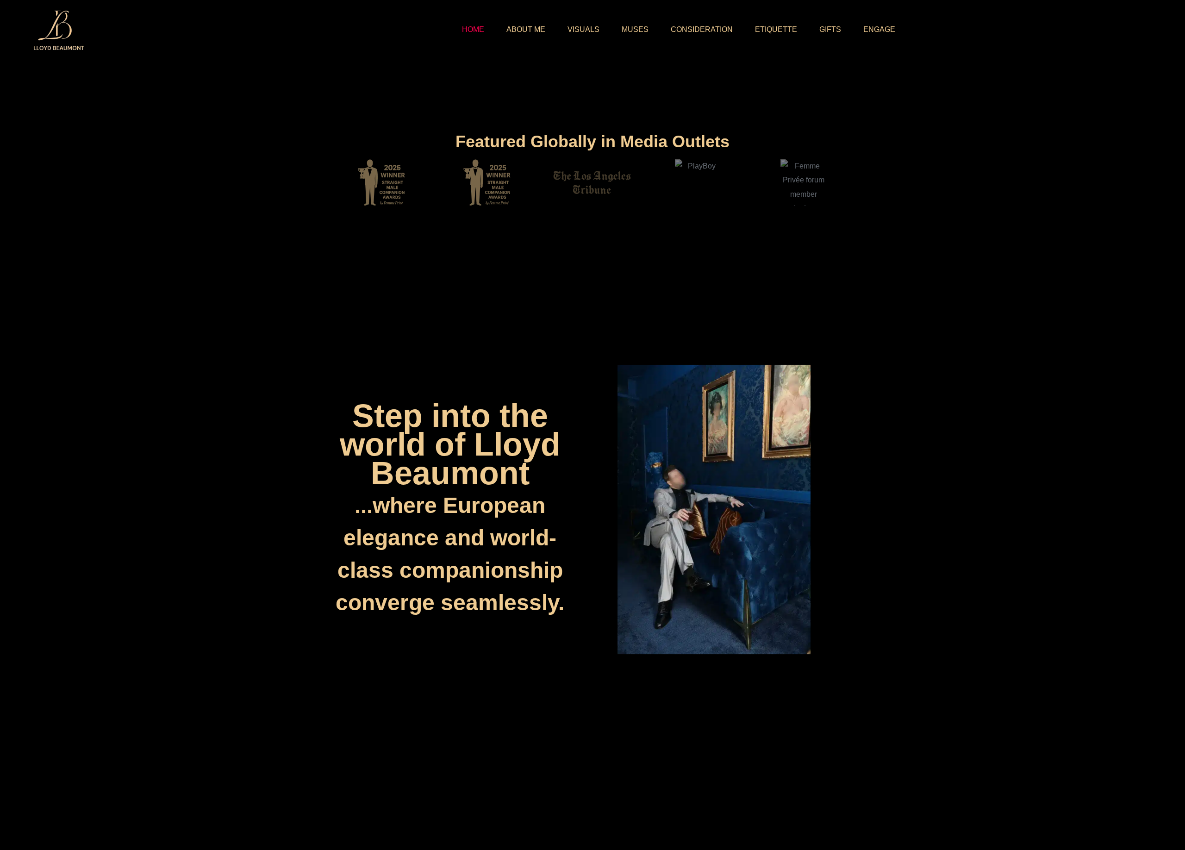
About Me (525, 29)
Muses (635, 29)
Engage (879, 29)
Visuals (583, 29)
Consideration (702, 29)
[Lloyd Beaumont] (57, 29)
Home (473, 29)
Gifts (830, 29)
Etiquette (776, 29)
